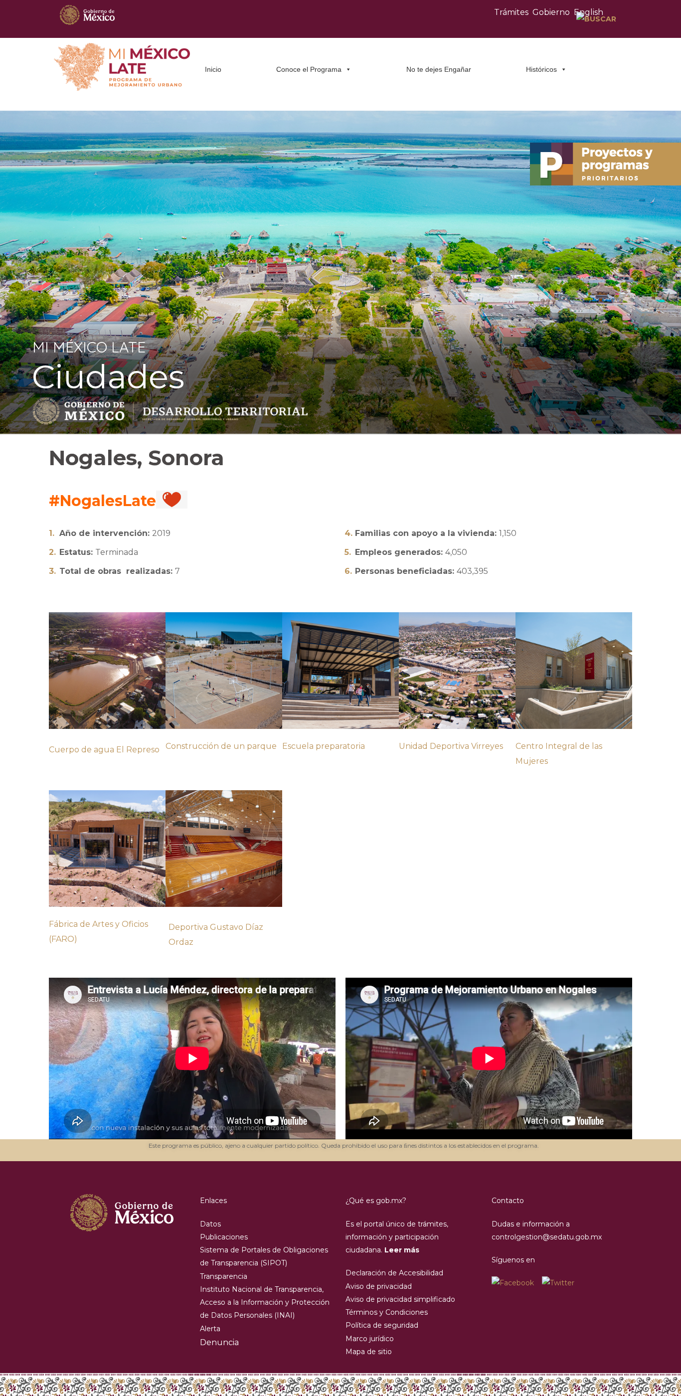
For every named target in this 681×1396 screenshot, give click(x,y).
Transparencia (223, 1276)
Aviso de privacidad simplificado (400, 1299)
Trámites (511, 12)
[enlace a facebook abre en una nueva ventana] (517, 1282)
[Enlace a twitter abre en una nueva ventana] (558, 1282)
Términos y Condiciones (386, 1312)
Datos (210, 1224)
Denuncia (219, 1342)
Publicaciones (224, 1236)
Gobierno (551, 12)
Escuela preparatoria (323, 746)
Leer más (401, 1249)
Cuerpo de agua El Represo (104, 749)
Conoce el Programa (308, 69)
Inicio (213, 69)
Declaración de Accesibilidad (394, 1272)
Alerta (210, 1328)
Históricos (541, 69)
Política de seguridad (381, 1325)
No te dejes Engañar (438, 69)
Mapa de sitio (368, 1351)
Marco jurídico (369, 1338)
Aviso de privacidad (378, 1286)
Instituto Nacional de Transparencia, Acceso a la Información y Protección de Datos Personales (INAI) (265, 1302)
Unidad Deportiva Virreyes (451, 746)
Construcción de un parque (221, 746)
